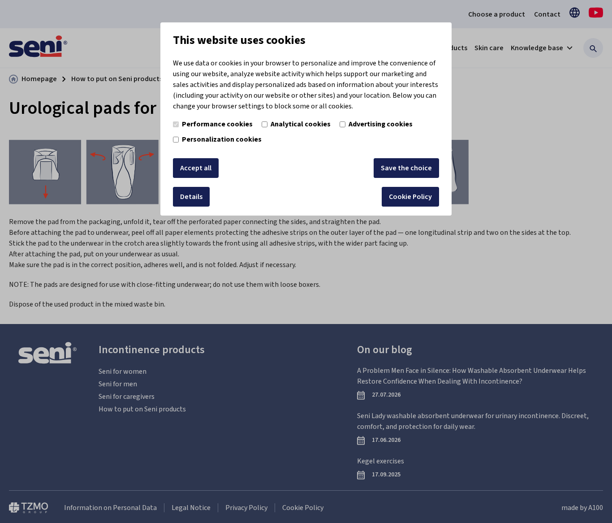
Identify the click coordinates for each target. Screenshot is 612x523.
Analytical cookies (301, 124)
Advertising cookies (381, 124)
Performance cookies (217, 124)
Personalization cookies (222, 139)
